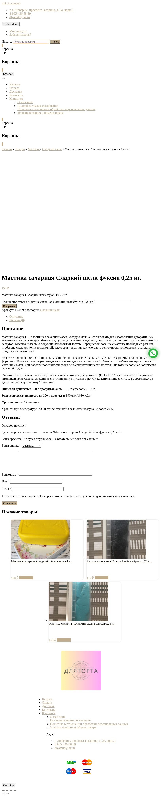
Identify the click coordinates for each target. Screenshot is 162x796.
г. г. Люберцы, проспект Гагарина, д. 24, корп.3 (41, 10)
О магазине (25, 102)
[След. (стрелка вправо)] (7, 793)
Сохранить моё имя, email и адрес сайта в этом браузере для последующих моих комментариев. (70, 496)
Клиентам (16, 98)
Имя (6, 481)
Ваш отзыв (10, 474)
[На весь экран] (11, 790)
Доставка (15, 91)
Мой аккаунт (18, 31)
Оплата (14, 88)
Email (6, 488)
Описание (16, 316)
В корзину (9, 306)
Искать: (7, 41)
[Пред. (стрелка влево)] (3, 793)
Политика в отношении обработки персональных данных (56, 109)
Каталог (14, 84)
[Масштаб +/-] (15, 790)
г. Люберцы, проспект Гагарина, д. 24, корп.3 (85, 740)
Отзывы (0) (17, 320)
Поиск (55, 41)
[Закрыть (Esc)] (3, 790)
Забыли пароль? (20, 34)
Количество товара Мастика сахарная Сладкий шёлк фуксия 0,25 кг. (47, 301)
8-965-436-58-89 (20, 13)
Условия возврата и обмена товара (40, 112)
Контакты (16, 95)
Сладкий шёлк (50, 310)
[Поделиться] (7, 790)
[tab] (84, 316)
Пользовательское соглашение (37, 105)
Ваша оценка (12, 445)
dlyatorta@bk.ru (19, 17)
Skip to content (11, 3)
